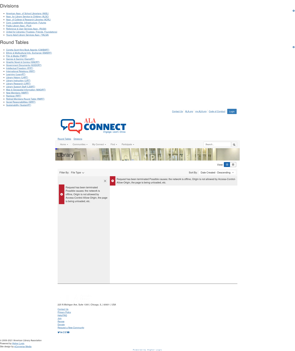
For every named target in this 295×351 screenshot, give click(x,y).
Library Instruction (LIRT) (18, 80)
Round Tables (64, 138)
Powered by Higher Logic (147, 349)
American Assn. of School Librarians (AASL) (27, 13)
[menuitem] (178, 111)
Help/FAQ (62, 315)
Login (232, 111)
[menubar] (199, 111)
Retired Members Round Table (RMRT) (25, 98)
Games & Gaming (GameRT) (20, 58)
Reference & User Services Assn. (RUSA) (26, 28)
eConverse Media (22, 346)
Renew (61, 321)
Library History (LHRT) (17, 77)
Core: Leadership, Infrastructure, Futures (26, 22)
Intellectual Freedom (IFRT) (19, 68)
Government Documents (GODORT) (24, 65)
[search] (234, 144)
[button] (64, 144)
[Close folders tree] (105, 181)
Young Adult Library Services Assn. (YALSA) (27, 34)
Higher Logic (18, 343)
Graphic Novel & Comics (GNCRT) (23, 62)
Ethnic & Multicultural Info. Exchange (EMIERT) (29, 52)
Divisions (78, 138)
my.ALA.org (200, 111)
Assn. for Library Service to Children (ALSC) (27, 16)
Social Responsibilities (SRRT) (21, 101)
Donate (61, 324)
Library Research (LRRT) (18, 83)
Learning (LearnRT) (16, 74)
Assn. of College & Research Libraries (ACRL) (28, 19)
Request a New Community (71, 327)
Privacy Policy (64, 312)
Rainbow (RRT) (13, 95)
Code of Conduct (217, 111)
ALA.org (189, 111)
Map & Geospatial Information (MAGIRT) (26, 89)
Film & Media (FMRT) (16, 55)
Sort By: (193, 172)
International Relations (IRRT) (20, 71)
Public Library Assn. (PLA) (18, 25)
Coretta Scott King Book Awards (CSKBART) (27, 49)
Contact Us (177, 111)
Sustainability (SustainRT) (18, 105)
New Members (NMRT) (17, 92)
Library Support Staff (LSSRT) (20, 86)
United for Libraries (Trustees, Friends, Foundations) (31, 31)
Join (60, 318)
